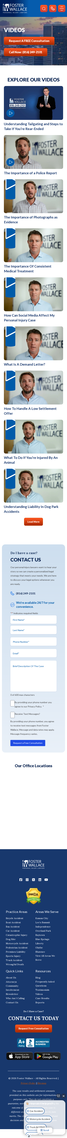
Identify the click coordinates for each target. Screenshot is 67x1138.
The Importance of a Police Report (30, 173)
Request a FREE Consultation (29, 41)
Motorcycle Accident (17, 943)
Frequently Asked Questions (44, 983)
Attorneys (11, 981)
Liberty (39, 943)
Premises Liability (15, 951)
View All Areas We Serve (45, 957)
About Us (11, 977)
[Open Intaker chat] (29, 1136)
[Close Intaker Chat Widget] (63, 1096)
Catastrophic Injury (16, 935)
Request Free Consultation (34, 1028)
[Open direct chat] (58, 1096)
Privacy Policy (34, 706)
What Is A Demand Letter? (24, 364)
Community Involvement (12, 987)
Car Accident (13, 930)
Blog (37, 977)
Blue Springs (42, 939)
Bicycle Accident (14, 918)
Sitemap (42, 1083)
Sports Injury (13, 956)
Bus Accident (13, 926)
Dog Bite (11, 939)
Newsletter (12, 994)
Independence (43, 926)
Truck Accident (14, 960)
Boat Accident (13, 922)
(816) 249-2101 (25, 593)
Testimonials (42, 989)
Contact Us (12, 1002)
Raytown (40, 935)
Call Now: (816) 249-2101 (25, 52)
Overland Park (43, 930)
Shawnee (40, 951)
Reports (39, 1002)
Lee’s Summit (42, 922)
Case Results (42, 998)
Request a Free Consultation (27, 743)
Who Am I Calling (15, 998)
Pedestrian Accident (16, 947)
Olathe (39, 947)
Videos (39, 994)
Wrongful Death (15, 964)
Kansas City (41, 918)
